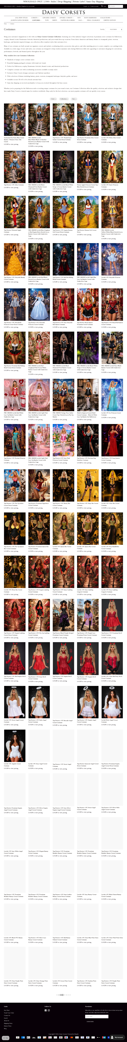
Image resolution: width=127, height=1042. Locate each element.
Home (5, 24)
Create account (94, 6)
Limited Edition (110, 20)
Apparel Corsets (66, 18)
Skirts (54, 20)
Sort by (102, 29)
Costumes (36, 20)
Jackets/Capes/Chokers (19, 20)
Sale (80, 20)
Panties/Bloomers (68, 20)
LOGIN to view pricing (11, 144)
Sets (79, 18)
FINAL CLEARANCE (93, 20)
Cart (105, 6)
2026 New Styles (21, 18)
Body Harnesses (90, 18)
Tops (47, 20)
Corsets (34, 18)
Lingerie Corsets (49, 18)
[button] (53, 99)
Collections (105, 18)
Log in (85, 6)
